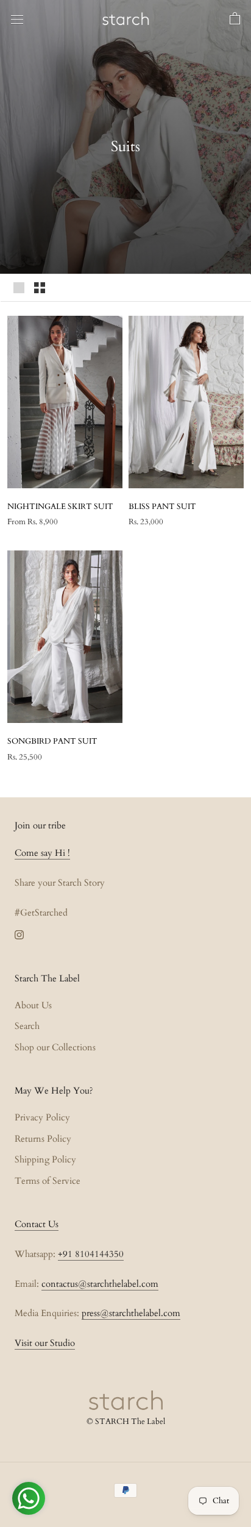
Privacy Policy (42, 1117)
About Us (33, 1005)
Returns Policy (43, 1139)
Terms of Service (47, 1181)
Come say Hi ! (42, 853)
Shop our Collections (55, 1047)
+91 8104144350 (91, 1254)
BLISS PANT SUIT (162, 506)
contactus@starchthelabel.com (99, 1284)
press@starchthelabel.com (131, 1313)
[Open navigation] (17, 19)
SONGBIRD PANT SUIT (52, 741)
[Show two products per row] (39, 287)
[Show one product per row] (18, 287)
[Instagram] (19, 934)
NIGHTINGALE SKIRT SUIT (60, 506)
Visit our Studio (45, 1343)
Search (27, 1026)
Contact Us (36, 1224)
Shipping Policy (45, 1159)
